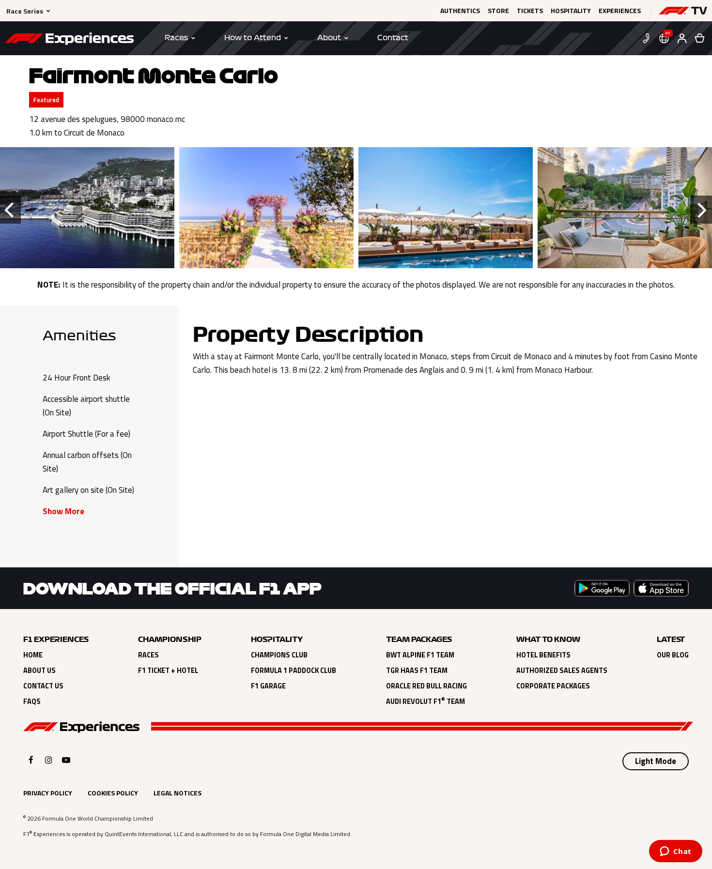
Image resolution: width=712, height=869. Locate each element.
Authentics (460, 11)
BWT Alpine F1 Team (420, 655)
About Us (39, 670)
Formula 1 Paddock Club (293, 670)
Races (148, 655)
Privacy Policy (47, 793)
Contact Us (43, 686)
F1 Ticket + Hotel (168, 670)
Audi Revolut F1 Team (425, 701)
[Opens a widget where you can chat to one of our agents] (675, 852)
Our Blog (673, 655)
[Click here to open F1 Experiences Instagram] (48, 760)
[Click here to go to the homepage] (69, 40)
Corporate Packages (553, 686)
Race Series (24, 11)
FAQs (32, 701)
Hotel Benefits (543, 655)
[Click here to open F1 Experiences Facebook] (31, 760)
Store (498, 11)
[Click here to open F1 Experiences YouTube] (66, 760)
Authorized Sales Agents (561, 670)
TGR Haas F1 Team (417, 670)
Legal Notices (177, 793)
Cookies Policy (113, 793)
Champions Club (279, 655)
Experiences (620, 11)
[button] (683, 10)
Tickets (530, 11)
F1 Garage (268, 686)
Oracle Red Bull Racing (426, 686)
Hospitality (571, 11)
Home (33, 655)
